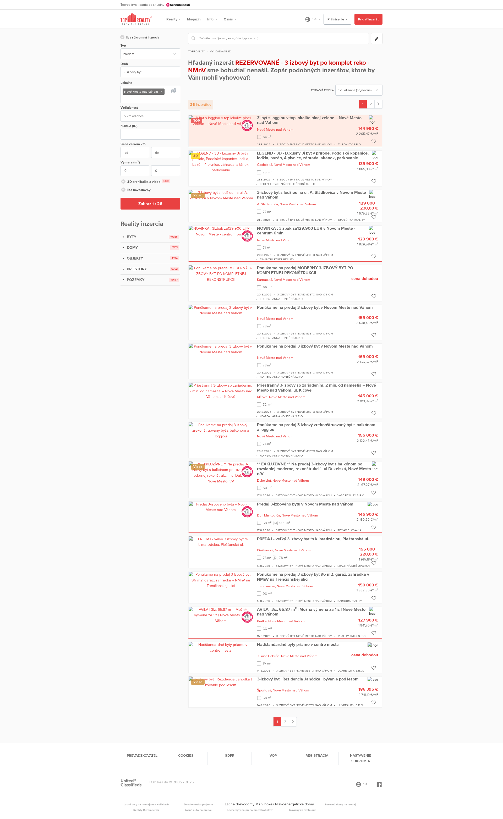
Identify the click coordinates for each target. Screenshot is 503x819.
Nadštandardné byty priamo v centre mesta (298, 644)
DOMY (132, 247)
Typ (123, 45)
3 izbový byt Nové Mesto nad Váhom (304, 144)
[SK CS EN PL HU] (310, 19)
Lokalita (126, 83)
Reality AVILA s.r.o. (352, 635)
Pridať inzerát (368, 19)
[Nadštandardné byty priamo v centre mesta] (221, 647)
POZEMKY (135, 280)
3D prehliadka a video (148, 182)
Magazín (194, 19)
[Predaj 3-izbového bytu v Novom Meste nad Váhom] (221, 507)
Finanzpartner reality (277, 259)
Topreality (196, 51)
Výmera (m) (130, 162)
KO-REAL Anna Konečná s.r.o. (282, 298)
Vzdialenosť (129, 107)
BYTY (131, 237)
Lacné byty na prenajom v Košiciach (146, 804)
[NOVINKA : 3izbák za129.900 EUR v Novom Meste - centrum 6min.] (221, 231)
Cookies (185, 755)
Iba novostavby (139, 190)
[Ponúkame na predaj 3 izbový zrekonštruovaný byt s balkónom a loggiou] (221, 430)
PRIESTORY (136, 269)
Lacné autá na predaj (198, 809)
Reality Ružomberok (146, 809)
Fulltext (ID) (129, 126)
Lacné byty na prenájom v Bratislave (250, 809)
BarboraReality (349, 600)
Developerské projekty (198, 804)
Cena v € (133, 144)
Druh (124, 64)
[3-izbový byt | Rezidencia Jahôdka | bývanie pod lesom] (221, 682)
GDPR (229, 755)
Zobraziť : (150, 203)
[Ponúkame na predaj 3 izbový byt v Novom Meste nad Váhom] (221, 310)
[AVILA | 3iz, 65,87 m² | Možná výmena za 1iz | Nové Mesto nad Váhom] (221, 615)
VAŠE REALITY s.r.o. (351, 495)
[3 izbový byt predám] (378, 104)
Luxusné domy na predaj (340, 804)
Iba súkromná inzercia (142, 37)
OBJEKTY (134, 258)
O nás (228, 19)
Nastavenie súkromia (360, 758)
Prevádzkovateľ (142, 755)
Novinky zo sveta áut (302, 809)
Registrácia (316, 755)
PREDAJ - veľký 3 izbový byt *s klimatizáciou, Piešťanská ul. (313, 538)
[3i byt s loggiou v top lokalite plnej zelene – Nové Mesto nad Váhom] (221, 120)
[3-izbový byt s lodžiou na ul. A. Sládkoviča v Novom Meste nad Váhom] (221, 195)
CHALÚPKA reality (351, 219)
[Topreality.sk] (136, 19)
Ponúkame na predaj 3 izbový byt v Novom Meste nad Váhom (315, 307)
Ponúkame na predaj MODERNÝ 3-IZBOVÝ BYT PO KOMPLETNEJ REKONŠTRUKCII (305, 270)
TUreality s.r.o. (350, 144)
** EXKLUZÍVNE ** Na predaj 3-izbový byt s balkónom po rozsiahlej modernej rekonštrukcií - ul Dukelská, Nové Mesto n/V (314, 468)
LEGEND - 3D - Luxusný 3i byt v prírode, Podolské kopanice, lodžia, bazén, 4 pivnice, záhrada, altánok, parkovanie (313, 155)
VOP (273, 755)
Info (210, 19)
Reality (171, 19)
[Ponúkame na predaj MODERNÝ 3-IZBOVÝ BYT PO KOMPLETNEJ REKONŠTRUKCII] (221, 273)
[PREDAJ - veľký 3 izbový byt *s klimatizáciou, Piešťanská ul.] (221, 542)
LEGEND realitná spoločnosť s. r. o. (288, 183)
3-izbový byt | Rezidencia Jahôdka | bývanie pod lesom (308, 679)
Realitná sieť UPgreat (353, 565)
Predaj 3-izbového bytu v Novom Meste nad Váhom (305, 504)
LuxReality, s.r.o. (351, 670)
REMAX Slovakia (349, 530)
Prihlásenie (336, 19)
